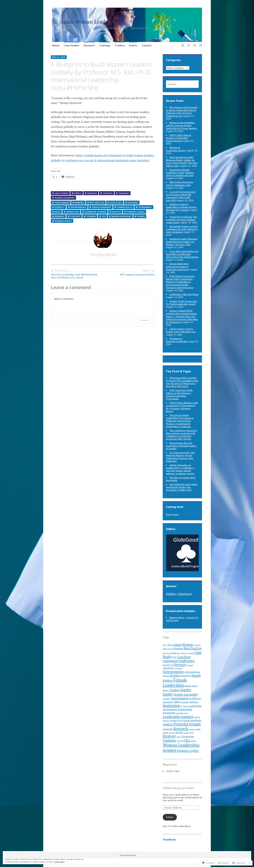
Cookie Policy (59, 862)
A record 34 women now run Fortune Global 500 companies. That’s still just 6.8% (180, 196)
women (141, 216)
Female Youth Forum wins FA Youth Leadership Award (181, 303)
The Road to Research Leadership (177, 340)
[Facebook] (182, 45)
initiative (193, 702)
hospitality (168, 702)
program (168, 729)
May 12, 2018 (58, 57)
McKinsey (166, 721)
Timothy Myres (102, 254)
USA (104, 216)
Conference (186, 660)
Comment (144, 320)
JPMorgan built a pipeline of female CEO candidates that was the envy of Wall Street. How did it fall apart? (182, 382)
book (164, 653)
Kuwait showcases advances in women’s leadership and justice (177, 266)
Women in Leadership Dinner (176, 149)
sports (179, 732)
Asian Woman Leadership (90, 21)
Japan (185, 706)
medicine (173, 720)
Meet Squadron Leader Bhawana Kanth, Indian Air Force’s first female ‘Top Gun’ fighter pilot (182, 161)
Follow (169, 817)
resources (192, 729)
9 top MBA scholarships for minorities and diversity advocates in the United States (182, 254)
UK (182, 741)
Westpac (193, 741)
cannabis (191, 653)
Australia (197, 645)
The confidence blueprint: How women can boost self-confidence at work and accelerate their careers (181, 435)
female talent (191, 685)
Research (89, 45)
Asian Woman (62, 202)
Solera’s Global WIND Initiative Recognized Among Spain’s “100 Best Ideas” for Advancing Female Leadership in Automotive (182, 316)
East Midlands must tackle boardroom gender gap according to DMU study (181, 487)
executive (185, 675)
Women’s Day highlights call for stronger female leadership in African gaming (181, 125)
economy (190, 665)
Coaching (133, 202)
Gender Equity (124, 207)
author (165, 649)
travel (179, 741)
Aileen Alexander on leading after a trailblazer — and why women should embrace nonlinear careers (181, 469)
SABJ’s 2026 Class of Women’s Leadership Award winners (178, 138)
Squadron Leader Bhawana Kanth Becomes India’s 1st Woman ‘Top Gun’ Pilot (182, 241)
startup (186, 733)
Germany (166, 698)
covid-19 (168, 665)
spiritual (171, 733)
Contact (147, 45)
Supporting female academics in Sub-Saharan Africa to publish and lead (180, 172)
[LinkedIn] (200, 45)
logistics (197, 717)
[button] (185, 553)
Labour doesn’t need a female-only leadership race (181, 330)
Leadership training (95, 212)
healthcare (195, 698)
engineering (178, 668)
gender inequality (185, 694)
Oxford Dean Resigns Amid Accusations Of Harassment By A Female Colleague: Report (182, 407)
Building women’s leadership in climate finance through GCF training (181, 207)
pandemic (196, 720)
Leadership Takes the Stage (183, 294)
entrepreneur (192, 672)
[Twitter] (188, 45)
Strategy (75, 216)
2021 (164, 645)
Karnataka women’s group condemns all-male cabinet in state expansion (182, 229)
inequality (185, 702)
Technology (188, 736)
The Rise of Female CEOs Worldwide (180, 479)
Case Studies (71, 45)
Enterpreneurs (78, 207)
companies (170, 661)
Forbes (174, 690)
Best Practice (97, 202)
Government (145, 207)
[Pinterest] (194, 45)
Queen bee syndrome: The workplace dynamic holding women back (181, 219)
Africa (170, 644)
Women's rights (63, 221)
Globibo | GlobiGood (179, 594)
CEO (174, 657)
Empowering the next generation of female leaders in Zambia (181, 445)
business (175, 653)
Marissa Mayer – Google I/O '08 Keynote (182, 619)
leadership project (182, 713)
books (169, 653)
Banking (79, 202)
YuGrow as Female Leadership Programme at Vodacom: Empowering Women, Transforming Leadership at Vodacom (180, 421)
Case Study (116, 202)
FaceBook (169, 839)
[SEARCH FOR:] (182, 84)
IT (181, 706)
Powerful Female (136, 212)
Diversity (60, 207)
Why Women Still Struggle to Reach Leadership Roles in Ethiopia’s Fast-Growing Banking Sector (182, 112)
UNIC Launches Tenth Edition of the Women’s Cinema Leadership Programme (179, 394)
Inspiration (72, 212)
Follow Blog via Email (178, 788)
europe (166, 675)
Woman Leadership (65, 198)
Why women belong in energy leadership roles (179, 183)
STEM (191, 733)
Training (91, 216)
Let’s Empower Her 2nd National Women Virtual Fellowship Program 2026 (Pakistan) (180, 457)
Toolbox (120, 45)
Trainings (104, 45)
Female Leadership (101, 207)
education (168, 668)
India (57, 212)
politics (116, 212)
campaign (183, 653)
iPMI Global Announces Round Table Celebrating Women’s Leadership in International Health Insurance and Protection (180, 282)
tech (179, 736)
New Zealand (184, 720)
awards (170, 649)
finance (166, 690)
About (55, 45)
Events (133, 45)
